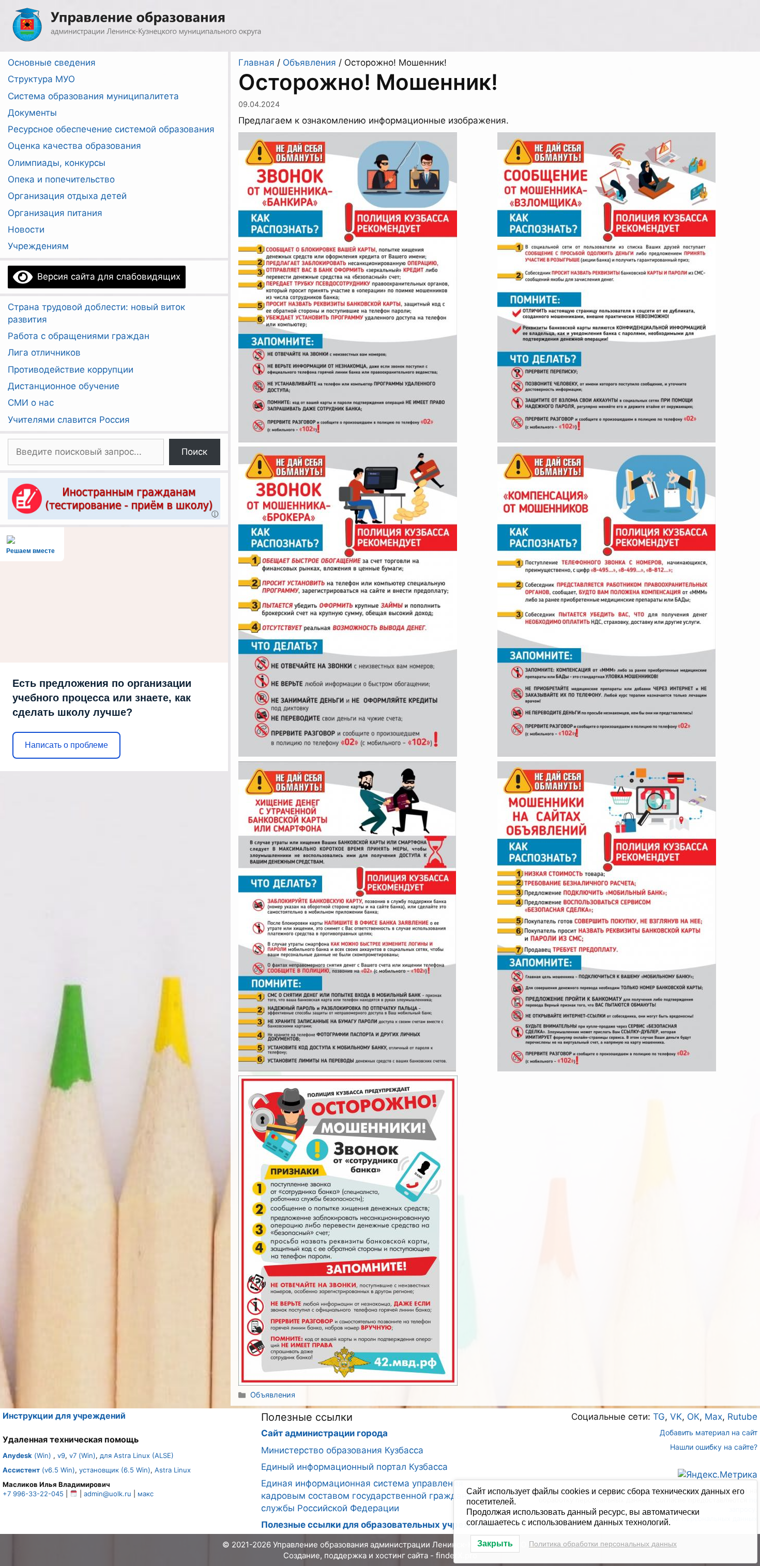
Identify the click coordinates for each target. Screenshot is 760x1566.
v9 (61, 1455)
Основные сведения (52, 62)
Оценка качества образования (74, 146)
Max (713, 1416)
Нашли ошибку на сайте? (713, 1446)
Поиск (194, 452)
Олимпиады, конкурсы (56, 163)
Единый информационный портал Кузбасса (354, 1467)
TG (659, 1416)
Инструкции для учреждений (64, 1415)
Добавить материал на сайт (708, 1432)
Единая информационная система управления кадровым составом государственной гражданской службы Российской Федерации (374, 1495)
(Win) (27, 1455)
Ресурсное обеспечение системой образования (111, 129)
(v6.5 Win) (39, 1470)
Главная (256, 62)
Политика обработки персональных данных (603, 1544)
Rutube (742, 1416)
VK (676, 1416)
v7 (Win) (82, 1455)
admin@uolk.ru (107, 1494)
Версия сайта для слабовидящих (106, 276)
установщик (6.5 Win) (114, 1470)
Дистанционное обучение (63, 386)
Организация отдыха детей (67, 196)
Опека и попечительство (61, 179)
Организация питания (55, 213)
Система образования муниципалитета (93, 96)
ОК (693, 1416)
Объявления (309, 62)
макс (146, 1494)
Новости (26, 229)
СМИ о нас (31, 402)
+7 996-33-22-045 (33, 1494)
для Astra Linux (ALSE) (137, 1455)
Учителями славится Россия (69, 419)
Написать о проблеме (66, 745)
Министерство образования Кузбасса (342, 1450)
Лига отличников (44, 352)
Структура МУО (41, 79)
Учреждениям (38, 246)
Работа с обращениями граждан (78, 336)
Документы (32, 113)
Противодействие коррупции (70, 369)
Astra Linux (173, 1470)
